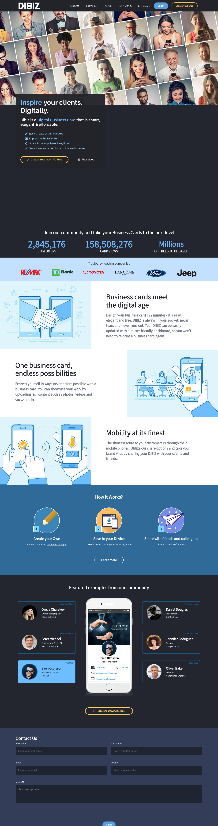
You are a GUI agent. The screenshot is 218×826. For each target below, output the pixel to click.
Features (74, 6)
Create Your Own (184, 6)
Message (20, 781)
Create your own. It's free (46, 159)
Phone (114, 762)
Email (18, 762)
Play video (87, 159)
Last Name (116, 743)
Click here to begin (57, 544)
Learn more (109, 560)
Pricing (107, 6)
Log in (161, 6)
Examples (91, 6)
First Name (21, 743)
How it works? (125, 6)
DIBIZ (29, 6)
